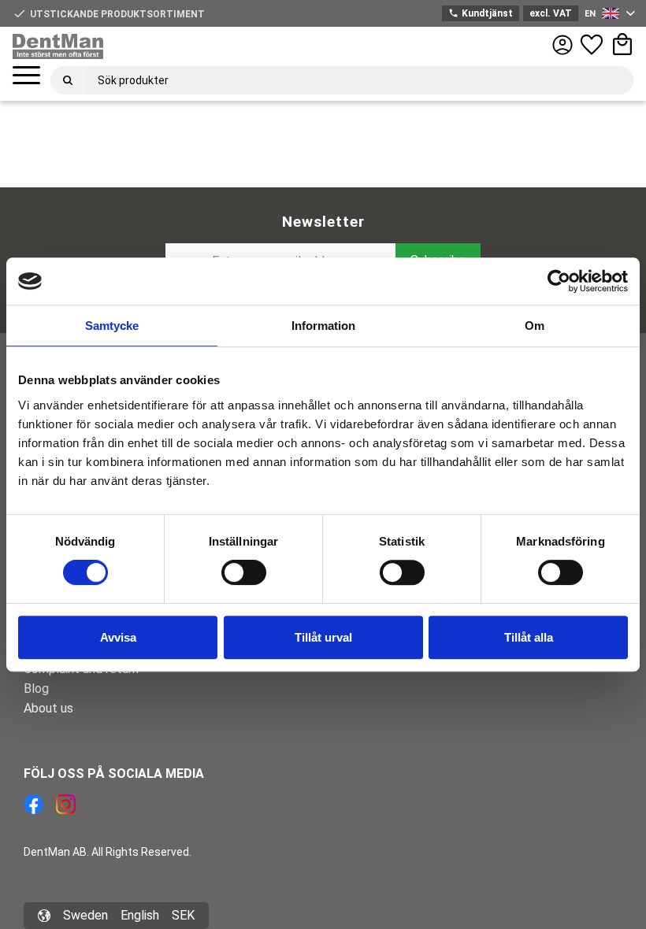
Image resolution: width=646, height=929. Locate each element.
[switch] (243, 572)
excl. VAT (550, 13)
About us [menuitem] (48, 708)
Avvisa (118, 637)
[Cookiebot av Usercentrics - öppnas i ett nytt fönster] (559, 281)
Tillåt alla (528, 637)
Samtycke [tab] (112, 325)
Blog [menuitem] (36, 688)
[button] (26, 76)
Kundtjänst (480, 13)
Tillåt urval (323, 637)
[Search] (67, 80)
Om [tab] (534, 325)
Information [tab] (323, 325)
